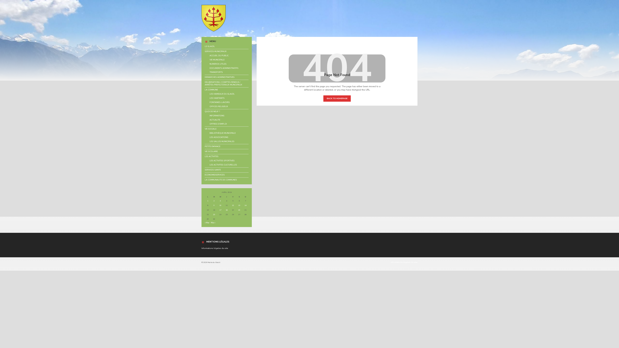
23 (214, 214)
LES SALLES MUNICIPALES (222, 141)
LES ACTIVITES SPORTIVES (222, 160)
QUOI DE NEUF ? (212, 111)
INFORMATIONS (217, 115)
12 (233, 205)
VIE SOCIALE (210, 129)
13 (239, 205)
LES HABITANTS (217, 98)
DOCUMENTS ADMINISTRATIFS (224, 68)
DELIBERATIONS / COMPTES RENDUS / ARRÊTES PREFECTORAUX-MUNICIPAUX (223, 83)
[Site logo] (213, 30)
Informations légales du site (214, 248)
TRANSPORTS (216, 72)
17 (220, 210)
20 (239, 210)
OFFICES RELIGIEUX (219, 106)
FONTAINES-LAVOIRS (220, 102)
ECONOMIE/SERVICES (215, 175)
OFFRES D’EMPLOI (218, 124)
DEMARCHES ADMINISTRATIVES (220, 77)
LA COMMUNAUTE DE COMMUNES (221, 180)
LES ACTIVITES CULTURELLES (223, 165)
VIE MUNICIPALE (217, 59)
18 (227, 210)
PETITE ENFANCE (212, 146)
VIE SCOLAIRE (211, 151)
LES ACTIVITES (211, 156)
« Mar (207, 222)
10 (220, 205)
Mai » (213, 222)
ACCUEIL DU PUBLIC (219, 55)
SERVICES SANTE (213, 170)
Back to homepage (337, 98)
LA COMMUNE (211, 89)
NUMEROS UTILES (218, 64)
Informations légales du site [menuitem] (404, 262)
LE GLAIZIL (210, 46)
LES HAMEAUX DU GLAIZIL (222, 94)
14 (245, 205)
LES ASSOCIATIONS (219, 137)
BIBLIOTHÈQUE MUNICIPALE (223, 133)
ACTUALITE (215, 120)
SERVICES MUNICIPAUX (215, 51)
